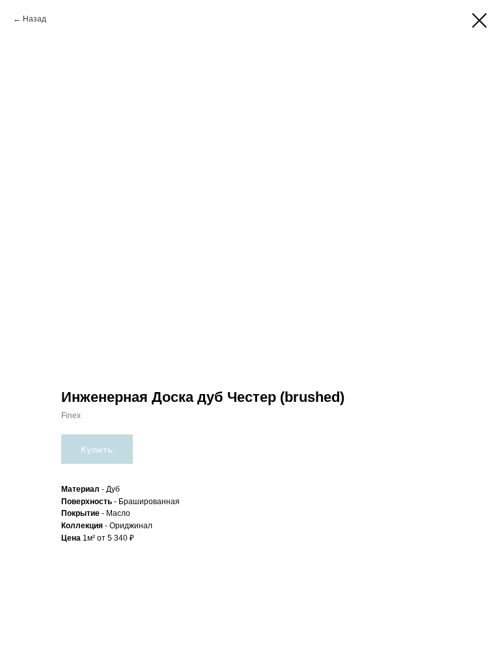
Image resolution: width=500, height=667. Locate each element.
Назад (34, 18)
